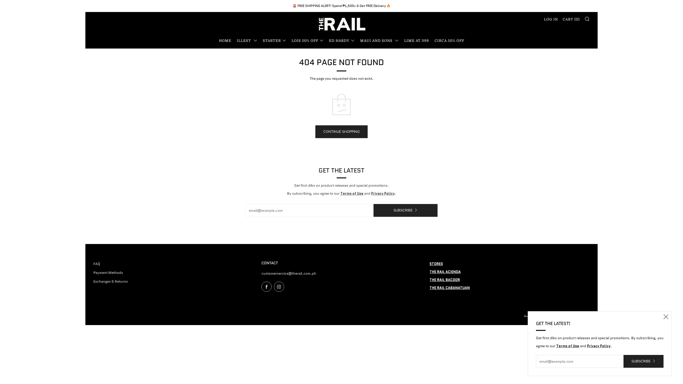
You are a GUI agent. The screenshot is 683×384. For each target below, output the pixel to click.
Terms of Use (351, 193)
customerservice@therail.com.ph (288, 273)
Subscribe (403, 210)
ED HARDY (339, 41)
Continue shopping (341, 131)
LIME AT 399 (416, 41)
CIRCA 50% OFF (449, 41)
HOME (225, 41)
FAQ (96, 263)
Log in (551, 19)
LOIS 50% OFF (305, 41)
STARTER (272, 41)
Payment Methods (108, 272)
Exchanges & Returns (110, 281)
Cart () (571, 19)
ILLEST (244, 41)
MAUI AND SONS (377, 41)
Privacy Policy (383, 193)
